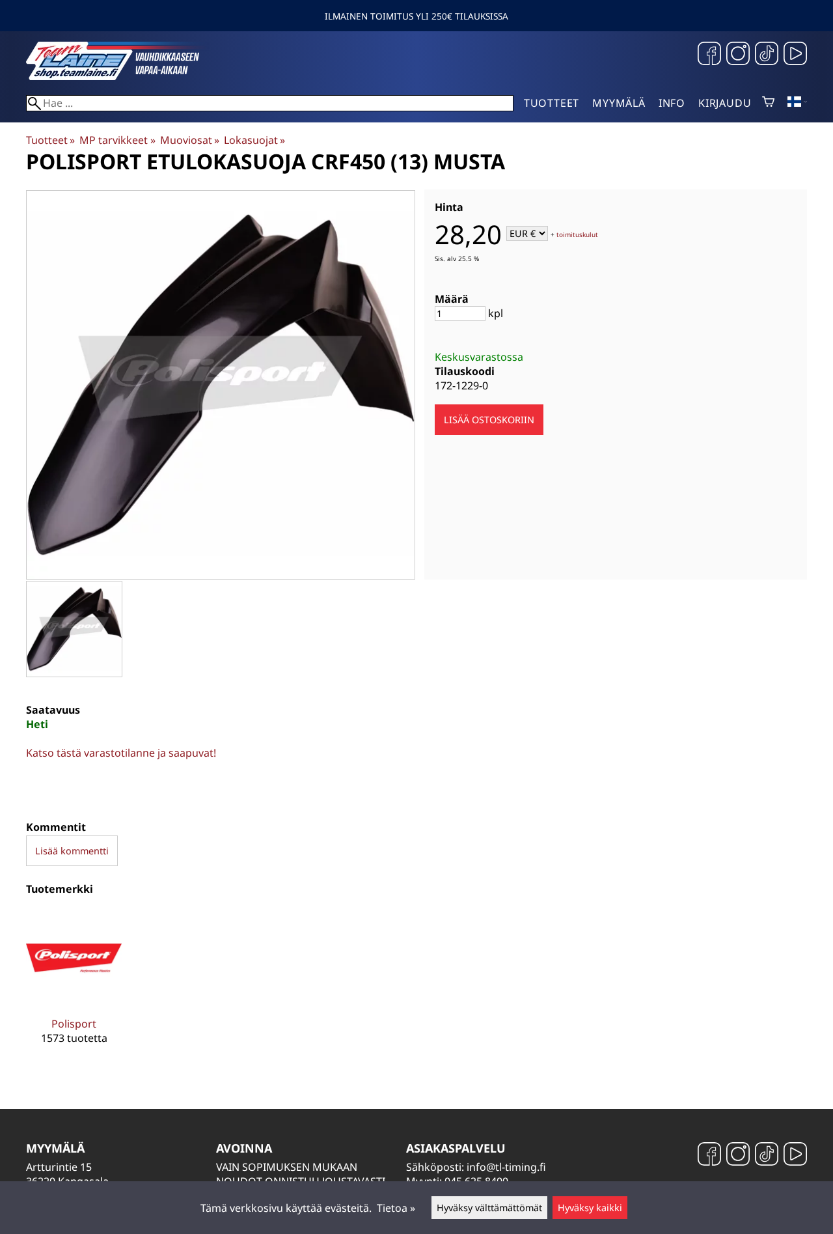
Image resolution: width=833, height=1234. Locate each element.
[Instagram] (738, 55)
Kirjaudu (724, 103)
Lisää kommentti (72, 851)
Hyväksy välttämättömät (489, 1207)
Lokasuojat (254, 140)
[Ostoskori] (768, 103)
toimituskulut (577, 234)
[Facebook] (709, 55)
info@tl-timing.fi (506, 1167)
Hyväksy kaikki (590, 1207)
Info (672, 103)
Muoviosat (189, 140)
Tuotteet (551, 103)
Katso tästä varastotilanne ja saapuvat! (121, 753)
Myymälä (619, 103)
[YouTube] (795, 55)
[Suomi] (797, 103)
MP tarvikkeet (117, 140)
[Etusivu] (123, 76)
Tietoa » (396, 1208)
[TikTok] (766, 55)
